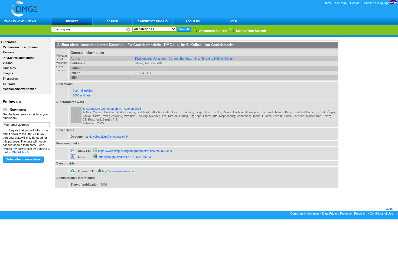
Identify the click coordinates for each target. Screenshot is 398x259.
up (391, 209)
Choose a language (377, 3)
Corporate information (304, 213)
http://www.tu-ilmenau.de (118, 171)
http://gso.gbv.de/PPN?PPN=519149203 (125, 156)
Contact (355, 3)
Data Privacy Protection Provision (344, 213)
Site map (341, 3)
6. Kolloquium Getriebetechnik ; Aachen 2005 (112, 108)
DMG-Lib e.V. (21, 152)
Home (328, 3)
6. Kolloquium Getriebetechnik (108, 136)
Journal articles (83, 90)
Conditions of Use (381, 213)
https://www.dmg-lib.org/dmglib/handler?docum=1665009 (135, 151)
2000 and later (82, 95)
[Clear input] (128, 29)
